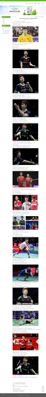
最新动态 (39, 3)
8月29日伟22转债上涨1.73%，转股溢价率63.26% (18, 391)
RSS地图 (26, 395)
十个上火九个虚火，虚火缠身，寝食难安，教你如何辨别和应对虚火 (20, 386)
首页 (27, 3)
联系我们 (43, 3)
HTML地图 (28, 395)
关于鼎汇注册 (31, 3)
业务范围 (35, 3)
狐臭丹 (13, 387)
